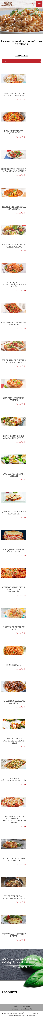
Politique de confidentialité (21, 1009)
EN (32, 4)
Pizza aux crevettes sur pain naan (14, 361)
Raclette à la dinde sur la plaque (13, 245)
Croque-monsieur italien (13, 399)
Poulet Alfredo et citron (14, 474)
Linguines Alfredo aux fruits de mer (14, 94)
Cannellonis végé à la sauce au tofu (13, 437)
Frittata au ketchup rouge (14, 935)
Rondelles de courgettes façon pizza (14, 740)
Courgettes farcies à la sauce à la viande (13, 170)
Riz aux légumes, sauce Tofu (14, 132)
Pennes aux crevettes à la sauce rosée (14, 284)
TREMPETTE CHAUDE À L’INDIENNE (14, 208)
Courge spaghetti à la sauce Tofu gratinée (13, 589)
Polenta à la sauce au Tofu (14, 701)
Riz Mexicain (13, 665)
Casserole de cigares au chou (13, 323)
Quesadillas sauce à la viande (14, 512)
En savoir (20, 99)
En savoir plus (21, 967)
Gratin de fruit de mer (14, 628)
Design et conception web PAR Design (22, 1015)
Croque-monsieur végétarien (13, 550)
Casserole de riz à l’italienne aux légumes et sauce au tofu (14, 819)
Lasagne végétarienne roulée (13, 779)
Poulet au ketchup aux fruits (14, 859)
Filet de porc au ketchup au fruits (14, 897)
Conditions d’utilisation (21, 1006)
